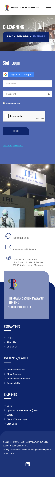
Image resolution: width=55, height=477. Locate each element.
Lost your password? (13, 145)
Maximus (10, 453)
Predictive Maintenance (18, 378)
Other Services (14, 374)
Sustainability (13, 383)
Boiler (9, 405)
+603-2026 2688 (21, 238)
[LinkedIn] (27, 464)
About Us (11, 342)
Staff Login (12, 423)
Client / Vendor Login (17, 419)
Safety (10, 414)
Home (10, 337)
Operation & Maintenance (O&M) (22, 410)
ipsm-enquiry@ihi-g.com (24, 249)
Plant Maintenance (16, 369)
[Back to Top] (49, 472)
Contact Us (12, 346)
